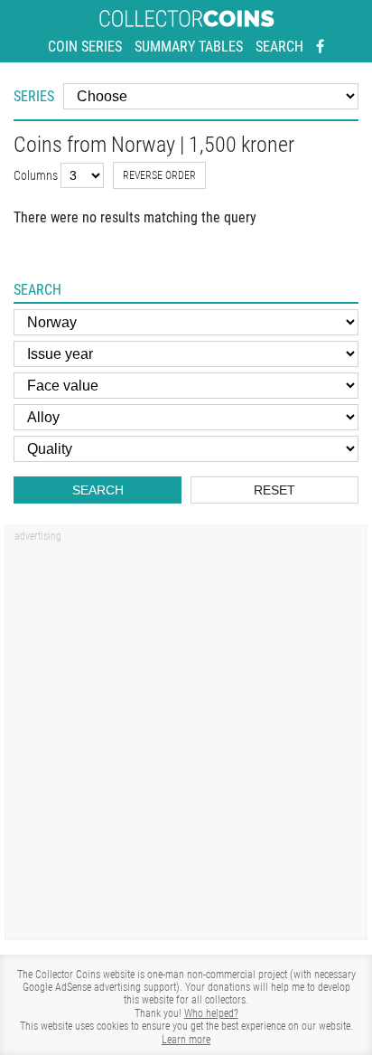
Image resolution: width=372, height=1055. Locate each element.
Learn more (186, 1039)
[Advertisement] (186, 738)
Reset (274, 490)
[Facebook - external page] (320, 47)
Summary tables (189, 46)
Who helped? (211, 1013)
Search (279, 46)
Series (34, 96)
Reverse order (159, 175)
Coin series (85, 46)
